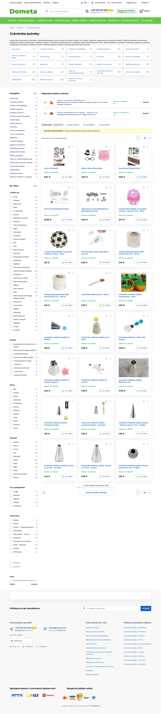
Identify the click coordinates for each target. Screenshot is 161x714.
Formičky (23, 127)
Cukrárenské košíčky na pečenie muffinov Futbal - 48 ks (58, 253)
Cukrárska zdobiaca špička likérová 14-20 (130, 381)
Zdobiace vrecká (23, 173)
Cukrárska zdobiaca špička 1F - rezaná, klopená (57, 381)
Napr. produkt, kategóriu (59, 11)
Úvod (12, 28)
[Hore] (44, 493)
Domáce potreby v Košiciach (135, 632)
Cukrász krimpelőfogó (23, 105)
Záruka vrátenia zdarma (32, 3)
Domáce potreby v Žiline (133, 640)
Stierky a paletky (23, 155)
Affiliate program (92, 675)
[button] (73, 147)
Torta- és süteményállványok (23, 159)
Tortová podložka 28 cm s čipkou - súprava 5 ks (77, 112)
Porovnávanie (100, 3)
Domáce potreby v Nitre (133, 648)
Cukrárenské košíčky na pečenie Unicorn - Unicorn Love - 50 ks (133, 210)
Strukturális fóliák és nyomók (23, 162)
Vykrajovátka (23, 170)
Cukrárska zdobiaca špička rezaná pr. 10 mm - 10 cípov (59, 467)
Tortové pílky (23, 120)
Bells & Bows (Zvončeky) (91, 168)
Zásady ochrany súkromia (96, 648)
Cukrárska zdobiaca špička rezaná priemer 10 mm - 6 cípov (133, 467)
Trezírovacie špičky (23, 166)
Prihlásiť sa (145, 3)
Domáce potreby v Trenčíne (134, 660)
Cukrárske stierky (23, 102)
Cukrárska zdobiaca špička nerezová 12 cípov (55, 424)
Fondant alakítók (23, 141)
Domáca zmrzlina (23, 113)
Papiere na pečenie (23, 145)
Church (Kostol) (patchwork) (56, 209)
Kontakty (46, 3)
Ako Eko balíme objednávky (97, 636)
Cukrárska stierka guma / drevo (95, 294)
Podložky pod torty (23, 148)
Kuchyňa (20, 28)
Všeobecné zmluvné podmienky (98, 640)
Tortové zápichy (23, 123)
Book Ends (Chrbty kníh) (129, 168)
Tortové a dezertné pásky (23, 116)
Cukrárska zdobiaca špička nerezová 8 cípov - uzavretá (93, 424)
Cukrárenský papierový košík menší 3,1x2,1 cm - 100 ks (131, 253)
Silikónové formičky (23, 152)
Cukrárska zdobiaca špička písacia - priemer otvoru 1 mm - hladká (133, 424)
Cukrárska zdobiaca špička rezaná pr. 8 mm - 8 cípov (96, 467)
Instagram (43, 646)
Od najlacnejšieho (73, 125)
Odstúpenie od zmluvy (95, 662)
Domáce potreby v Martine (134, 656)
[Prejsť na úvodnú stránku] (23, 11)
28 (145, 138)
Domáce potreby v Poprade (134, 664)
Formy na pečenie (23, 134)
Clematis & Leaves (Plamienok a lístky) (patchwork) (95, 210)
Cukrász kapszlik (23, 109)
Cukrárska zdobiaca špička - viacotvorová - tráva (131, 295)
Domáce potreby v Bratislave (135, 628)
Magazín (55, 3)
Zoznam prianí (116, 3)
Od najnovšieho (104, 125)
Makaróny (23, 138)
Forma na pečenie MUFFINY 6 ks (71, 100)
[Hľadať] (47, 11)
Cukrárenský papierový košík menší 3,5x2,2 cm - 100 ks (56, 295)
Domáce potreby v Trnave (134, 652)
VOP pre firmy (91, 644)
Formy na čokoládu (23, 130)
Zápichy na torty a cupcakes (23, 177)
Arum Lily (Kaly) (51, 168)
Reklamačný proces (93, 658)
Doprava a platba (16, 3)
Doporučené (58, 125)
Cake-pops (23, 98)
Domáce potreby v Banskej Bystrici (137, 644)
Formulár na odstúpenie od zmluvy (100, 666)
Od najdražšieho (89, 125)
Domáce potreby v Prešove (134, 636)
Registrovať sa (131, 3)
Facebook (29, 646)
